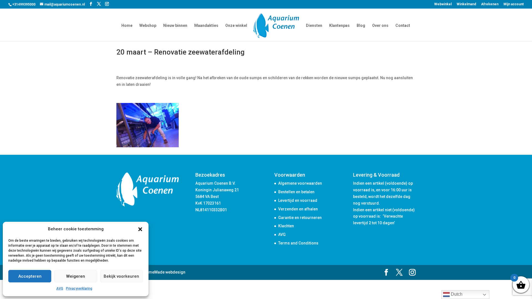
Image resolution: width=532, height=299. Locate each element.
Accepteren (30, 276)
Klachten (286, 226)
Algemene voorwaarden (300, 183)
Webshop (147, 26)
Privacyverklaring (79, 288)
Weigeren (75, 276)
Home (126, 26)
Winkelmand (466, 4)
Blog (361, 26)
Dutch (456, 294)
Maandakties (206, 26)
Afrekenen (489, 4)
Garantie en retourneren (300, 217)
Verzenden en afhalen (298, 209)
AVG (59, 288)
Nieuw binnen (175, 26)
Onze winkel (236, 26)
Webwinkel (443, 4)
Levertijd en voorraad (297, 200)
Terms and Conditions (298, 243)
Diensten (314, 26)
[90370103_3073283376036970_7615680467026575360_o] (147, 147)
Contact (402, 26)
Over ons (380, 26)
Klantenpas (339, 26)
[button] (140, 229)
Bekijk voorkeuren (121, 276)
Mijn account (513, 4)
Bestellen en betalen (296, 192)
